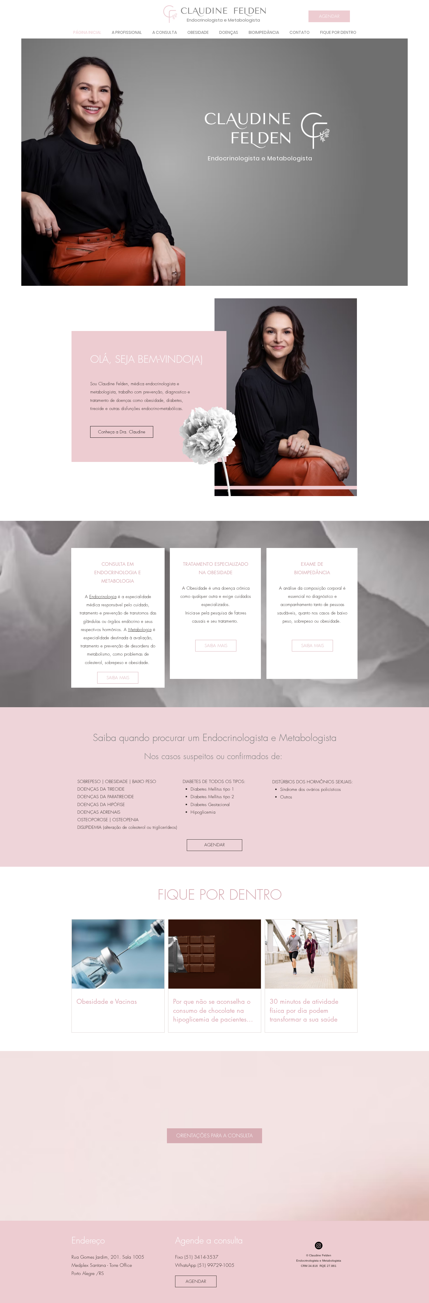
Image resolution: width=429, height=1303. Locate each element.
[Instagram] (318, 1245)
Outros (286, 797)
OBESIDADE (116, 781)
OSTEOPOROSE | (94, 820)
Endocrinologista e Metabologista (223, 20)
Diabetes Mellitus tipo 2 (212, 797)
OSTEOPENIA (125, 820)
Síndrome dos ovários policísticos (310, 789)
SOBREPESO (89, 781)
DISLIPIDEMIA (89, 827)
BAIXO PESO (144, 781)
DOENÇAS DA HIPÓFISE (101, 805)
